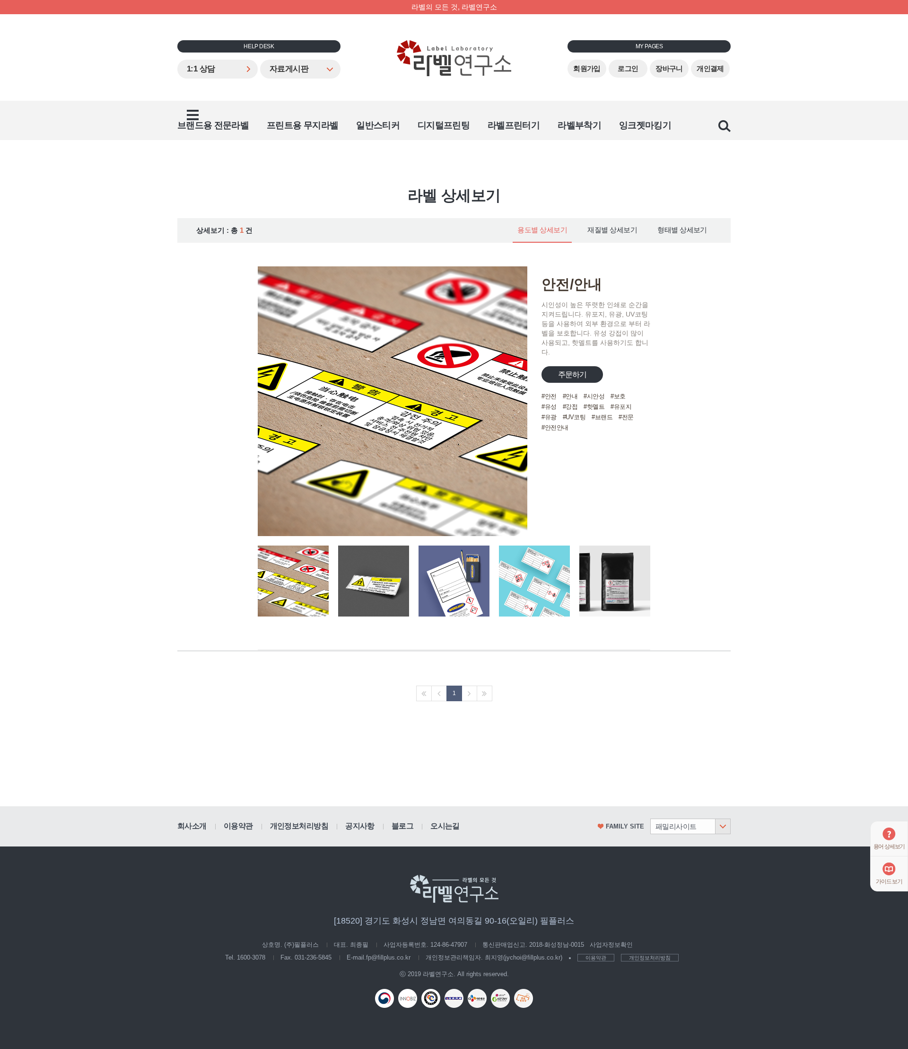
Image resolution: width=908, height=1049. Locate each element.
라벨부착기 (579, 125)
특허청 (384, 998)
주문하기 (572, 374)
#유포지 (621, 406)
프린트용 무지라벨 (302, 125)
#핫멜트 (594, 406)
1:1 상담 (201, 68)
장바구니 (669, 68)
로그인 (628, 68)
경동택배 (454, 998)
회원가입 (587, 68)
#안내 (570, 396)
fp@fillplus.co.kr (388, 957)
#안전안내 (554, 427)
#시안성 (594, 396)
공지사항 (360, 826)
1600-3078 (251, 957)
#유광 (549, 417)
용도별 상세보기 (542, 230)
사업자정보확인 (611, 944)
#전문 (626, 417)
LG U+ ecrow (500, 998)
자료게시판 (289, 68)
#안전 (549, 396)
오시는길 (445, 826)
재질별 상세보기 (612, 230)
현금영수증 (523, 998)
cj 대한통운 (477, 998)
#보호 (618, 396)
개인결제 (710, 68)
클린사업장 (430, 998)
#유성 (549, 406)
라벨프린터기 (514, 125)
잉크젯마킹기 (645, 125)
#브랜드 (602, 417)
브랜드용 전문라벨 (213, 125)
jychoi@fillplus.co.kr (532, 957)
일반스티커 (378, 125)
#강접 (570, 406)
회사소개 (192, 826)
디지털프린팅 (444, 125)
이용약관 (238, 826)
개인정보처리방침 (299, 826)
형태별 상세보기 (682, 230)
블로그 (402, 826)
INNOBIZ (407, 998)
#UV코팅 (574, 417)
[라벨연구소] (454, 58)
